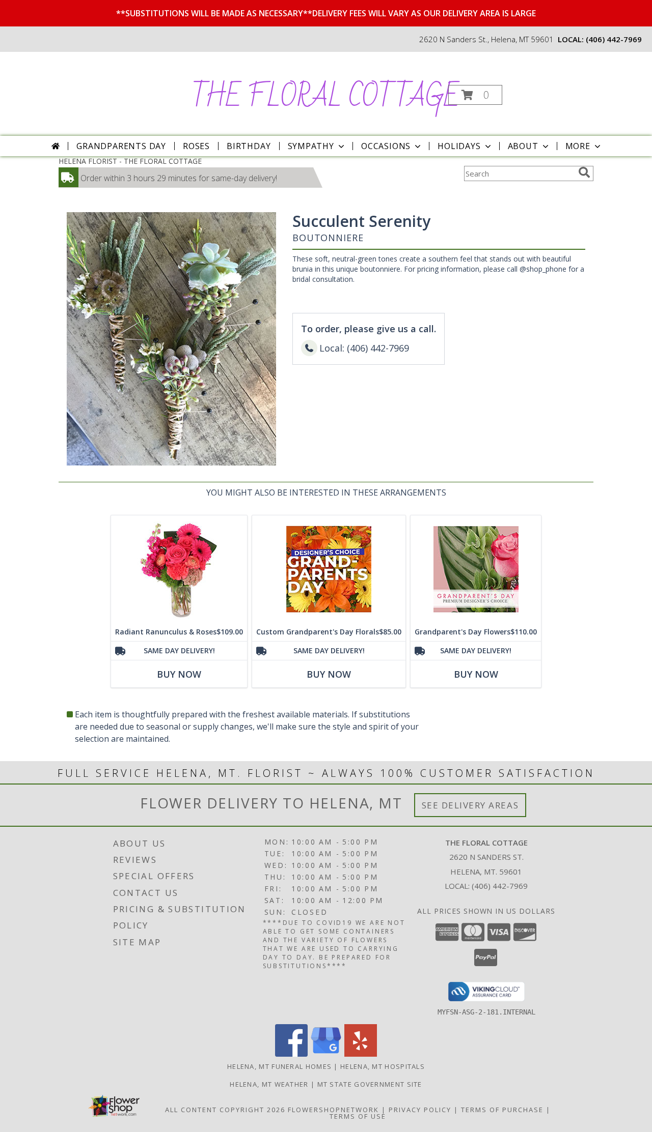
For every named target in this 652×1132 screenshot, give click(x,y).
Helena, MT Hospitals (382, 1066)
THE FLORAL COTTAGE (325, 97)
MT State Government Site (369, 1084)
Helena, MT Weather (269, 1084)
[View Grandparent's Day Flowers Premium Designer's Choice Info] (476, 569)
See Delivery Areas (470, 805)
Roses (196, 146)
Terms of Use (358, 1116)
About (523, 146)
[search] (584, 172)
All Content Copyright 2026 (225, 1109)
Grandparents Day (121, 146)
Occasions (386, 146)
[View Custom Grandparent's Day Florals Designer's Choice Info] (328, 569)
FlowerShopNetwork (333, 1109)
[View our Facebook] (291, 1054)
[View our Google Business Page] (326, 1054)
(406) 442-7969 (614, 39)
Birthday (248, 146)
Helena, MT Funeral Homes (279, 1066)
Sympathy (311, 146)
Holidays (459, 146)
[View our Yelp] (360, 1054)
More (577, 146)
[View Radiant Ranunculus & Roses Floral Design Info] (179, 569)
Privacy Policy (420, 1109)
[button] (475, 95)
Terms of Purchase (502, 1109)
